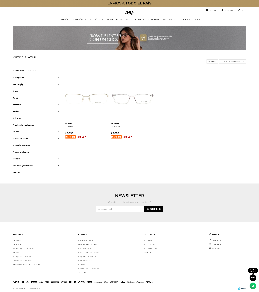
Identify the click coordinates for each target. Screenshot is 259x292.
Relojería (138, 19)
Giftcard (81, 264)
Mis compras (149, 244)
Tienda (16, 252)
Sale (197, 19)
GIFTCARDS (169, 19)
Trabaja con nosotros (22, 256)
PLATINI (31, 70)
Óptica (99, 19)
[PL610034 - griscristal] (132, 98)
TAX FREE (82, 273)
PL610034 (115, 126)
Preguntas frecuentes (87, 256)
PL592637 (69, 126)
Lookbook (185, 19)
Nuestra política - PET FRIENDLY (26, 264)
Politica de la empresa (23, 260)
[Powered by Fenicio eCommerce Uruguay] (242, 289)
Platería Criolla (81, 19)
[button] (211, 10)
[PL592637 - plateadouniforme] (86, 98)
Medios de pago (85, 240)
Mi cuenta (148, 240)
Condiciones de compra (88, 252)
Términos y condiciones (23, 248)
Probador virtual (85, 260)
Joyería (63, 19)
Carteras (154, 19)
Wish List (147, 252)
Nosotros (17, 244)
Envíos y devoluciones (87, 244)
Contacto (17, 240)
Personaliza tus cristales (88, 269)
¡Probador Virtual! (118, 19)
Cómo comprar (85, 248)
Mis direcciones (150, 248)
